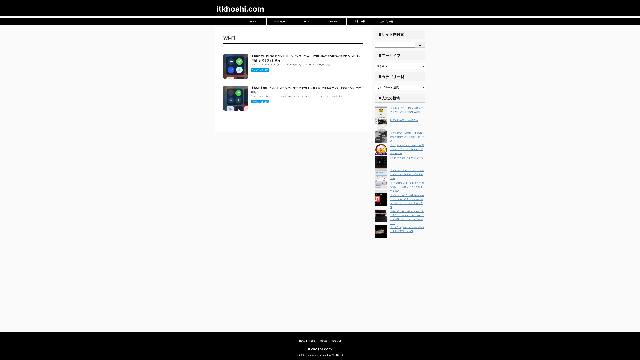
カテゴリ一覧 (386, 21)
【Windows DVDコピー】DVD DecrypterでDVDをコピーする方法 (407, 137)
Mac (306, 21)
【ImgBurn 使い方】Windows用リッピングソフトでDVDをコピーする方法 (407, 149)
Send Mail (336, 341)
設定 (340, 96)
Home (253, 21)
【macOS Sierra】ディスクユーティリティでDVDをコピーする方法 (407, 174)
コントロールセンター (311, 64)
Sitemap (323, 341)
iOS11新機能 (280, 96)
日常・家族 (359, 21)
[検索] (420, 45)
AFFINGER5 (338, 355)
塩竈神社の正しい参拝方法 (404, 120)
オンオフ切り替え (302, 96)
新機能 (335, 96)
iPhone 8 (290, 64)
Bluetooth (272, 64)
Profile (312, 341)
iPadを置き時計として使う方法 (406, 157)
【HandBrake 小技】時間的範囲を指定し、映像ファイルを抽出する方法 (407, 187)
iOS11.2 (281, 64)
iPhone (333, 21)
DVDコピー (280, 21)
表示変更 (326, 64)
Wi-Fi (297, 64)
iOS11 (271, 96)
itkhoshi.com (240, 9)
